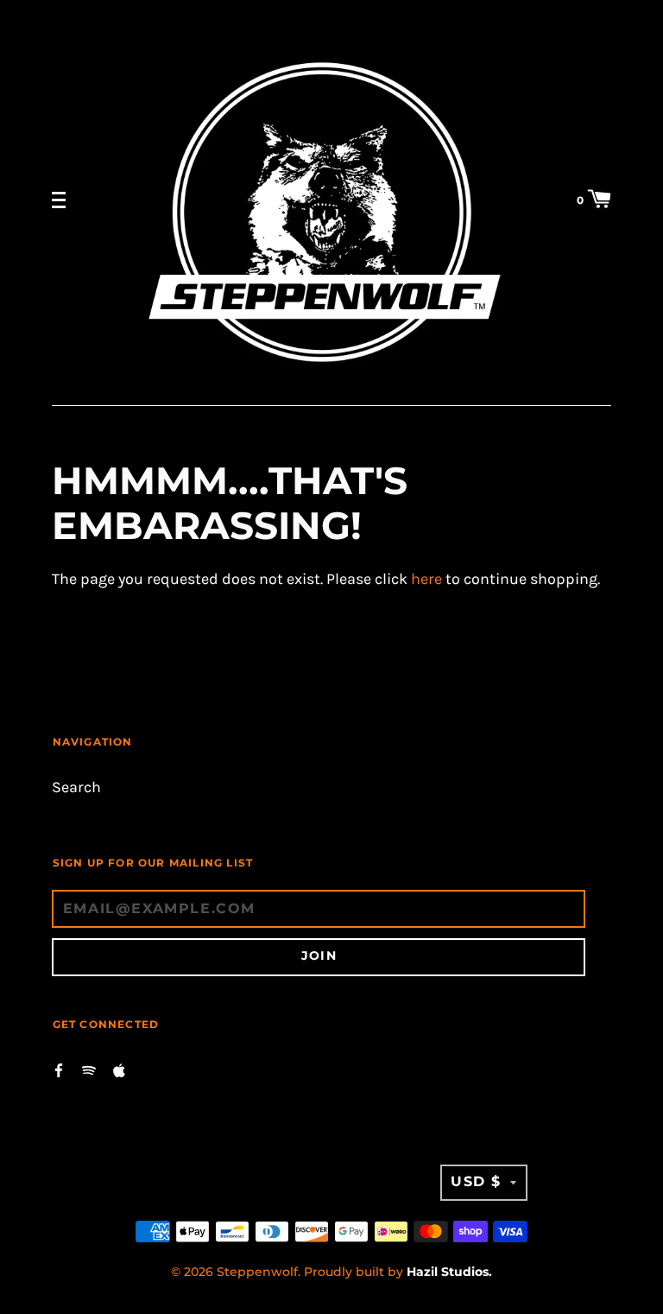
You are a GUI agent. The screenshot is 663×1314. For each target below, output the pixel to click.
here (426, 579)
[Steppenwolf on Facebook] (59, 1069)
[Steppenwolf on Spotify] (89, 1069)
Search (76, 787)
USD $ (476, 1181)
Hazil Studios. (449, 1271)
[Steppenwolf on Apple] (119, 1069)
